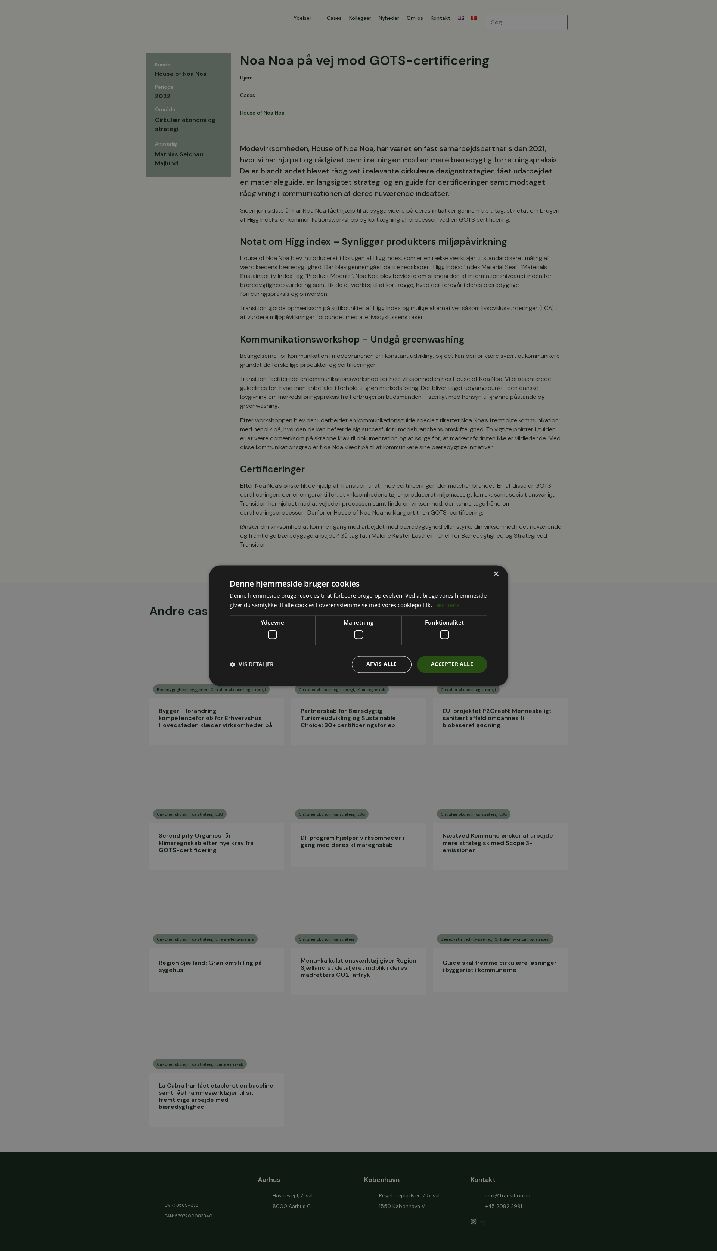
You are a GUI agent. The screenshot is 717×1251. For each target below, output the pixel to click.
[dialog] (358, 625)
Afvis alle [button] (381, 663)
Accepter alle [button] (452, 663)
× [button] (496, 574)
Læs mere (447, 605)
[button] (252, 664)
